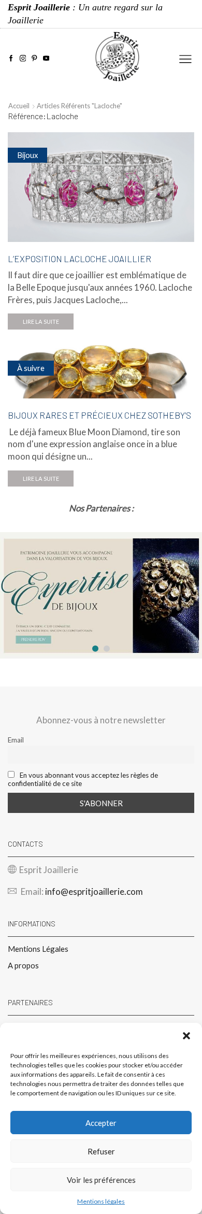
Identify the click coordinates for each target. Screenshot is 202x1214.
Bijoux (27, 155)
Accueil (19, 106)
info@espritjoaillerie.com (94, 891)
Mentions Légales (38, 948)
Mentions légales (101, 1201)
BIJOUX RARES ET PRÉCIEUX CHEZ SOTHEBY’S (99, 415)
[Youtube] (46, 59)
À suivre (31, 368)
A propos (23, 965)
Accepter (101, 1122)
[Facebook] (11, 59)
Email (16, 740)
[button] (186, 1036)
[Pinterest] (34, 59)
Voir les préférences (101, 1179)
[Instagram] (23, 59)
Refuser (101, 1151)
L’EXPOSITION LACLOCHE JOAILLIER (79, 258)
